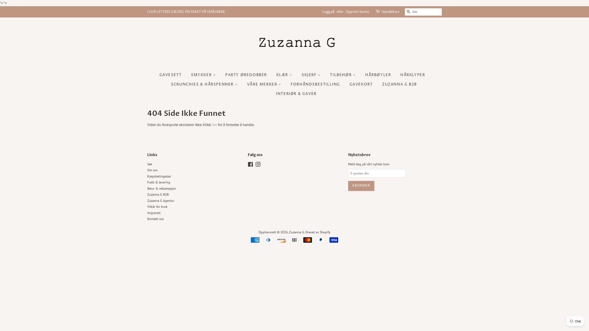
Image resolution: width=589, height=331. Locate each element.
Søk (149, 164)
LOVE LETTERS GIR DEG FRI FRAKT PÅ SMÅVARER (186, 12)
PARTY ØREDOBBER (246, 74)
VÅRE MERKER (262, 84)
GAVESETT (170, 74)
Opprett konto (357, 12)
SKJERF (310, 74)
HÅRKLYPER (412, 74)
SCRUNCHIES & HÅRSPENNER (203, 84)
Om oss (152, 170)
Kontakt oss (155, 219)
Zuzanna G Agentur (160, 201)
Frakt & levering (158, 182)
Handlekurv (390, 12)
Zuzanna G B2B (399, 84)
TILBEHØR (341, 74)
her (214, 124)
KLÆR (282, 74)
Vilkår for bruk (157, 207)
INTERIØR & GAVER (296, 93)
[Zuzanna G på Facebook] (250, 165)
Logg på (328, 12)
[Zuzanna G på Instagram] (257, 165)
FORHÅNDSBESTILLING (315, 84)
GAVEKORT (361, 84)
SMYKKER (202, 74)
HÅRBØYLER (378, 74)
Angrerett (154, 213)
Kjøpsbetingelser (159, 176)
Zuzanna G (296, 232)
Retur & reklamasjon (161, 188)
